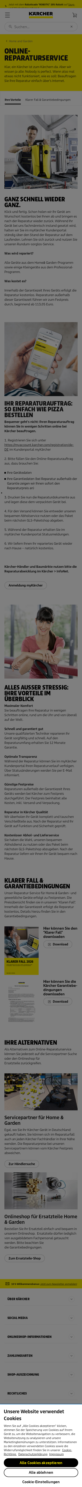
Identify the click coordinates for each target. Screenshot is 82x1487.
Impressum (56, 1454)
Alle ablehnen (41, 1472)
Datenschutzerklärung (32, 1454)
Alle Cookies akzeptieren (41, 1463)
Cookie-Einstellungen (41, 1482)
